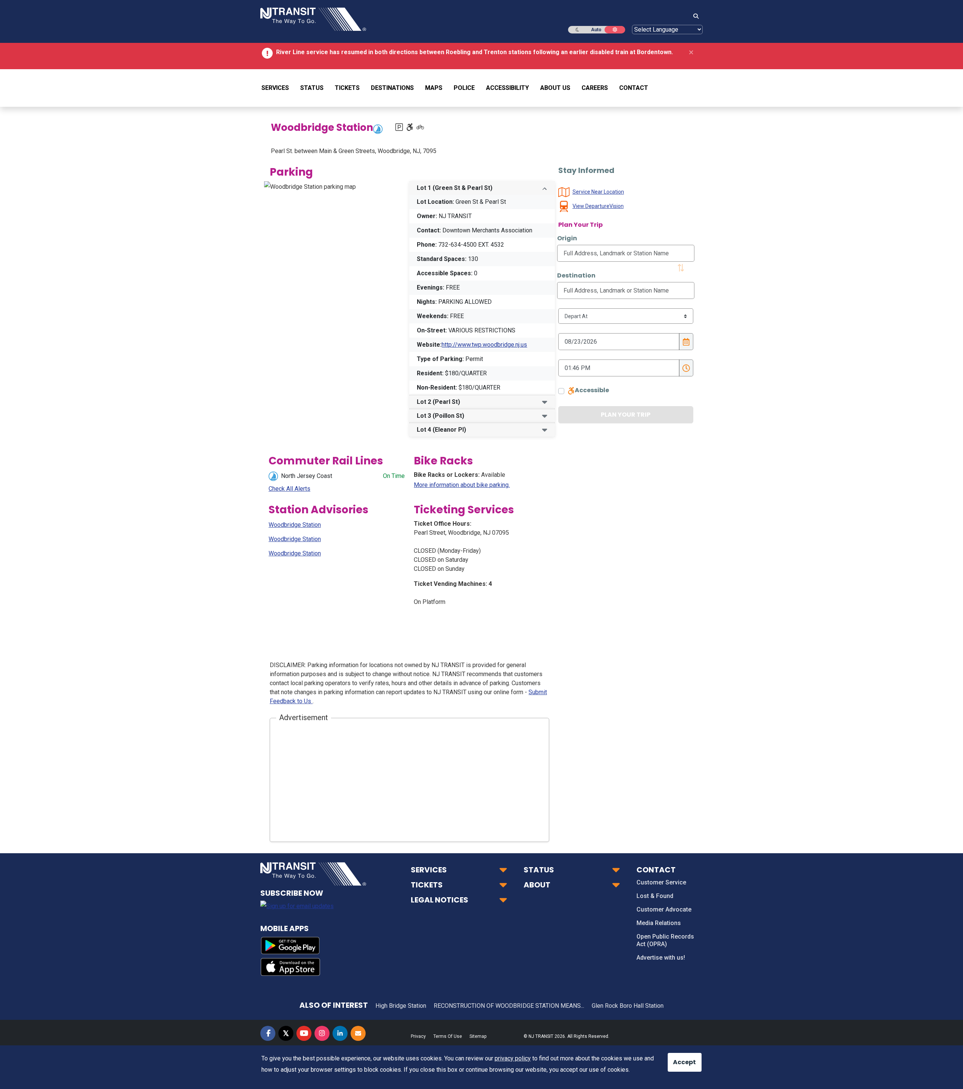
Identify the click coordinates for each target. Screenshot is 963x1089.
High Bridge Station (400, 1005)
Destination (576, 275)
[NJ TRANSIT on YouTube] (303, 1033)
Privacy (418, 1036)
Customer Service (661, 882)
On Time (394, 475)
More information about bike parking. (462, 484)
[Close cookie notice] (679, 1058)
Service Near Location (598, 192)
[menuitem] (278, 88)
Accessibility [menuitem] (507, 87)
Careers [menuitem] (595, 87)
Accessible (592, 390)
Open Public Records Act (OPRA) (665, 940)
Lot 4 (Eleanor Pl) (441, 429)
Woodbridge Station (295, 524)
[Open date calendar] (686, 341)
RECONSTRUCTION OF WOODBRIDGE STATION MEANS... (509, 1005)
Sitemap (477, 1036)
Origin (567, 238)
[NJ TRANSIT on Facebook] (267, 1033)
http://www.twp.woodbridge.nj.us (484, 344)
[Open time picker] (686, 367)
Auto (596, 29)
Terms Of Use (447, 1036)
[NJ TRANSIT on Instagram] (322, 1033)
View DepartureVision (598, 206)
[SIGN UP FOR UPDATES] (358, 1033)
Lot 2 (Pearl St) (438, 401)
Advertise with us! (660, 957)
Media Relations (658, 923)
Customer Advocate (663, 909)
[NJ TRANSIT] (313, 18)
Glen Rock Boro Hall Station (628, 1005)
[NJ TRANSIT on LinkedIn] (340, 1033)
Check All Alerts (289, 488)
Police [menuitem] (464, 87)
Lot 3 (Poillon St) (440, 415)
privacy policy (513, 1058)
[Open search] (693, 16)
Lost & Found (654, 895)
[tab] (481, 188)
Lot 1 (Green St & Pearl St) (454, 187)
